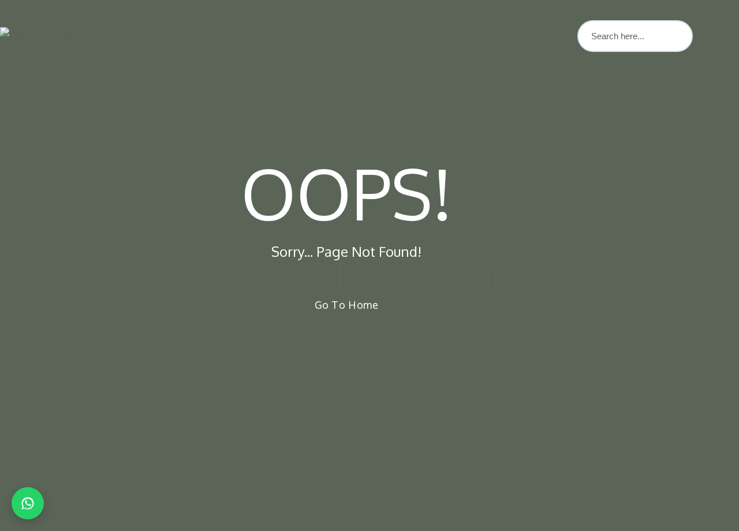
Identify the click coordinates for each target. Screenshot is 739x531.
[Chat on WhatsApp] (28, 503)
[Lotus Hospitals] (37, 36)
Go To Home (346, 304)
